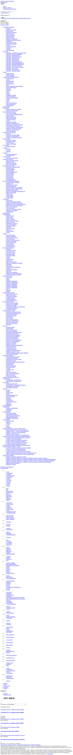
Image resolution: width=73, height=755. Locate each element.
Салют (7, 668)
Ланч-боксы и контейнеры (12, 341)
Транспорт (8, 410)
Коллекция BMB (10, 169)
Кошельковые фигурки (11, 395)
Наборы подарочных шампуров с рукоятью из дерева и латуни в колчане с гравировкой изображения (31, 459)
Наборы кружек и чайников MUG (14, 345)
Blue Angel (8, 495)
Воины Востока (10, 33)
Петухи (8, 92)
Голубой (8, 149)
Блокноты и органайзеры (9, 132)
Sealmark (8, 582)
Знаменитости (9, 82)
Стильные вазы (10, 142)
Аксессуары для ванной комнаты (14, 114)
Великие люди (9, 31)
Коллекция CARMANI (11, 331)
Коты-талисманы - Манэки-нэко (14, 188)
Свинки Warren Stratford (12, 97)
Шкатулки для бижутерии (12, 129)
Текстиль (8, 268)
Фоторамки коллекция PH (12, 386)
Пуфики (8, 368)
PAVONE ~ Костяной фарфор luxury (15, 64)
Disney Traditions (10, 76)
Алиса (7, 629)
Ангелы (8, 28)
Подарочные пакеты (11, 309)
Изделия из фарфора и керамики (11, 181)
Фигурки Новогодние (11, 300)
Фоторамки (6, 382)
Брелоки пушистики (11, 117)
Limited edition (9, 196)
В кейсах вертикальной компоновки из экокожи (18, 437)
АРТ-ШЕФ (9, 632)
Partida (7, 566)
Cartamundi (9, 507)
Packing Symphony (10, 563)
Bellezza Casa (9, 491)
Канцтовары (6, 213)
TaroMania (8, 593)
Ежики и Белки (10, 218)
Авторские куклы (10, 235)
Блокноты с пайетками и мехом (14, 137)
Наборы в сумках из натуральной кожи (15, 432)
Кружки (8, 256)
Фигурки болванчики (11, 103)
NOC (7, 560)
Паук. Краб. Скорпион (11, 206)
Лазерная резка (10, 259)
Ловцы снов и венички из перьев (14, 203)
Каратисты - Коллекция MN (13, 167)
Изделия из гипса (10, 251)
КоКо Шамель (9, 645)
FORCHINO (6, 406)
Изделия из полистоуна (9, 165)
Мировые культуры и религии (13, 40)
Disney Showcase (10, 74)
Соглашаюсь (50, 753)
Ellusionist (8, 521)
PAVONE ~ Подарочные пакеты (14, 65)
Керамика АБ (9, 183)
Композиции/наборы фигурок (13, 313)
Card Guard (9, 502)
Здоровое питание (10, 146)
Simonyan (8, 583)
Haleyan (8, 532)
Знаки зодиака (6, 156)
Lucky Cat (8, 545)
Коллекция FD (9, 328)
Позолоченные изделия (9, 310)
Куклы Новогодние (11, 242)
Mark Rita (8, 548)
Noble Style (9, 559)
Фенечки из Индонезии (12, 110)
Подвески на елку (10, 297)
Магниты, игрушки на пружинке (14, 263)
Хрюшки (8, 427)
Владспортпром (10, 637)
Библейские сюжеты (11, 29)
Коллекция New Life (11, 365)
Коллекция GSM (10, 363)
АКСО (8, 628)
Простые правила (10, 660)
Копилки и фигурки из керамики (14, 187)
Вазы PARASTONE (11, 413)
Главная (5, 693)
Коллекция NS (9, 176)
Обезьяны (8, 90)
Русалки (8, 45)
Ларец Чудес (9, 260)
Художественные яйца (11, 269)
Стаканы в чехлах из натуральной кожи (16, 450)
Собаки (8, 99)
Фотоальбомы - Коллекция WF (13, 381)
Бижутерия (6, 108)
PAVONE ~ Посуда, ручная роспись (15, 67)
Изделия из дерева (10, 253)
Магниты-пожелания (11, 261)
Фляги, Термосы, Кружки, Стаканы (12, 446)
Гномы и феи (9, 217)
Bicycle (8, 493)
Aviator (8, 486)
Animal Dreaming (10, 475)
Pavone (8, 568)
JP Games (8, 537)
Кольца (8, 394)
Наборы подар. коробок (12, 304)
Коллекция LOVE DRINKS (13, 336)
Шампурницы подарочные (12, 463)
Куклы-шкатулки (10, 245)
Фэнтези (8, 49)
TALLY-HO (9, 592)
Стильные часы (10, 369)
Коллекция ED (7, 214)
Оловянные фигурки (11, 42)
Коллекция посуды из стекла (13, 335)
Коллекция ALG (10, 168)
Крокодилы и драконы (11, 223)
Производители (4, 468)
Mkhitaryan (8, 551)
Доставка (3, 1)
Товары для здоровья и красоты (11, 377)
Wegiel (7, 615)
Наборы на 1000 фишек (12, 282)
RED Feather (9, 577)
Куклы (5, 233)
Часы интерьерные (10, 104)
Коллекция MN (10, 174)
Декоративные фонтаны (12, 358)
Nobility (8, 557)
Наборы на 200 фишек (11, 283)
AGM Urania (9, 473)
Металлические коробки (12, 303)
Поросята (8, 229)
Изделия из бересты (11, 250)
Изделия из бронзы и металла (13, 201)
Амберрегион (9, 630)
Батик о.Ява (9, 200)
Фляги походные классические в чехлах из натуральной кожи (21, 453)
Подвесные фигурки (11, 315)
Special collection (10, 50)
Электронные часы (11, 131)
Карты (7, 278)
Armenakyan (9, 477)
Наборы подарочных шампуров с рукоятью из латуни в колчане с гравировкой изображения (28, 462)
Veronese (8, 611)
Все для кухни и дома (11, 329)
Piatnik (7, 570)
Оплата (7, 1)
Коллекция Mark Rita (11, 122)
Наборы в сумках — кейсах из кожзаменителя (17, 431)
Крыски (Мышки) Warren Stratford (14, 86)
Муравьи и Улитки (10, 226)
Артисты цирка (10, 78)
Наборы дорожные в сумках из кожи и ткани (14, 428)
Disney (5, 72)
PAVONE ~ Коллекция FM (12, 59)
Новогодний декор (10, 295)
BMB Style (8, 498)
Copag (7, 510)
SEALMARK (6, 419)
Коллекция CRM (10, 327)
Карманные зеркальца (11, 154)
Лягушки (8, 88)
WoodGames (9, 618)
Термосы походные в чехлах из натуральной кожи (18, 451)
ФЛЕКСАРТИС (10, 678)
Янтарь (5, 388)
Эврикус (8, 680)
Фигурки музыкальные (12, 319)
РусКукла (8, 664)
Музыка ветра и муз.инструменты (14, 205)
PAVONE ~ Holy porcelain (12, 69)
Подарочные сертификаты (9, 9)
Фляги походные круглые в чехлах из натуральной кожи (20, 454)
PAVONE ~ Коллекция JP (12, 60)
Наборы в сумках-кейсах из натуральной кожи (17, 435)
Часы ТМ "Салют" (10, 374)
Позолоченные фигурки (12, 158)
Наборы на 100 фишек (11, 281)
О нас (2, 744)
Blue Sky (8, 497)
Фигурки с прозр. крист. (12, 322)
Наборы (8, 279)
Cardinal (8, 505)
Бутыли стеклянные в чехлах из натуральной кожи (18, 447)
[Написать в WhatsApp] (1, 18)
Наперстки (9, 399)
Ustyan (7, 609)
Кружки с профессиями (12, 408)
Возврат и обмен (16, 744)
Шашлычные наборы (8, 455)
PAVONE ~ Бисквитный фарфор (14, 54)
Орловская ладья (10, 657)
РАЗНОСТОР (9, 663)
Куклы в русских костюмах (13, 240)
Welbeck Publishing (10, 616)
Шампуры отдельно (11, 464)
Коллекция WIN (10, 155)
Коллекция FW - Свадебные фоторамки (16, 385)
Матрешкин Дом (10, 651)
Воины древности (10, 35)
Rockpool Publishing (11, 578)
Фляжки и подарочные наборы (13, 128)
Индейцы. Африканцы (11, 38)
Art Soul (8, 482)
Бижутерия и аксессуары (9, 111)
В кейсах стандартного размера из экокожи (16, 442)
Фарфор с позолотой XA (12, 190)
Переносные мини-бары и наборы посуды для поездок (16, 445)
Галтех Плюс (9, 639)
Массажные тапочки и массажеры (14, 124)
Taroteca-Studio (9, 595)
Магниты (8, 397)
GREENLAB (9, 529)
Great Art (8, 528)
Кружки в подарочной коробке (13, 340)
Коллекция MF (9, 173)
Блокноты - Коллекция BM (12, 135)
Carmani (8, 506)
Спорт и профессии (11, 46)
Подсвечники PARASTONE (13, 415)
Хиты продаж (6, 685)
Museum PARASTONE (11, 417)
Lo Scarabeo (9, 542)
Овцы (7, 91)
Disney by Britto (10, 73)
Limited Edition (9, 105)
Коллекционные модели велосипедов (15, 362)
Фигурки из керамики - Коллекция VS (15, 191)
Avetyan (8, 484)
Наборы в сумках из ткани (12, 433)
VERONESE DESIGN (8, 27)
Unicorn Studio (9, 197)
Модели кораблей (10, 367)
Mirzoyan (8, 550)
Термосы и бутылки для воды (13, 350)
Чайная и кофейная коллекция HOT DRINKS (17, 353)
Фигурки (8, 403)
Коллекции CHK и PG (11, 383)
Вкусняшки (6, 145)
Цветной (8, 151)
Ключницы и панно (11, 360)
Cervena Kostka (10, 509)
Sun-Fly (8, 589)
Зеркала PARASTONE (11, 414)
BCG (7, 488)
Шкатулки (8, 270)
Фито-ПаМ (9, 677)
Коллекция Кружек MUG (12, 333)
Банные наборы (10, 115)
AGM (7, 471)
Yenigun (8, 620)
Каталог (5, 23)
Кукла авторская (10, 238)
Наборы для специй (11, 344)
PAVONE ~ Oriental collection (13, 70)
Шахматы (8, 290)
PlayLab (8, 572)
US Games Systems (10, 607)
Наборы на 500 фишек (11, 286)
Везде (4, 6)
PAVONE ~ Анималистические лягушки (16, 52)
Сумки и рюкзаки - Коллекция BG (14, 127)
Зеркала (5, 153)
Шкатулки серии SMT (11, 164)
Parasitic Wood (9, 211)
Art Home (8, 479)
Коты (7, 85)
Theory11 (8, 600)
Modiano (8, 552)
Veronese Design (10, 613)
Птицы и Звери (10, 231)
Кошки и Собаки (10, 222)
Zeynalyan (8, 624)
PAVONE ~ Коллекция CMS (13, 55)
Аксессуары (9, 277)
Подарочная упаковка (11, 296)
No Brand (8, 556)
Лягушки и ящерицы (11, 224)
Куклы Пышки (9, 244)
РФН (7, 665)
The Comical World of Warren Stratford (15, 597)
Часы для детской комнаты (12, 373)
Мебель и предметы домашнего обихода (16, 204)
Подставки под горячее (12, 354)
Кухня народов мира (11, 87)
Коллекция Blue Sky (11, 186)
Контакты (11, 1)
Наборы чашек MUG (11, 346)
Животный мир (10, 37)
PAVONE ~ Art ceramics (12, 68)
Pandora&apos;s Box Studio (12, 565)
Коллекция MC (10, 170)
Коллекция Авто (10, 83)
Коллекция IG (9, 364)
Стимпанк (8, 47)
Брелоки (8, 390)
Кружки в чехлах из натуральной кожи (15, 449)
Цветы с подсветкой (11, 144)
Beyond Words (9, 492)
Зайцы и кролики (10, 219)
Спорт (7, 101)
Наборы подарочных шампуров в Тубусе (16, 456)
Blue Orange (9, 496)
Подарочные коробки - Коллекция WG (15, 306)
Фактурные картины (11, 372)
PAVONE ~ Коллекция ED (12, 58)
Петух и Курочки (10, 228)
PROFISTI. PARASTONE (12, 418)
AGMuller (8, 474)
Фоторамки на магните (12, 387)
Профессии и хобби (11, 95)
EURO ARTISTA (7, 405)
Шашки (8, 291)
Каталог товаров (7, 7)
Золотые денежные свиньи (12, 182)
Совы (7, 100)
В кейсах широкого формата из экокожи (16, 444)
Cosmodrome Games (11, 511)
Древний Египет (10, 36)
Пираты (8, 94)
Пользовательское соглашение (28, 744)
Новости (5, 683)
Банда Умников (10, 634)
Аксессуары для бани (11, 113)
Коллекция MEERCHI (11, 172)
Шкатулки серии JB (11, 163)
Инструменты (6, 106)
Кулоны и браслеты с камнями (13, 109)
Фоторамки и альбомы (11, 210)
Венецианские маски (11, 32)
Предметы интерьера (11, 44)
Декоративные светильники (13, 356)
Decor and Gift (9, 515)
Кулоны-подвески (10, 396)
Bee (7, 489)
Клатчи (8, 120)
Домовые (8, 249)
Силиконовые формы (11, 349)
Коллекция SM (9, 178)
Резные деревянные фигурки (13, 267)
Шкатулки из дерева (11, 376)
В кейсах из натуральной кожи (13, 438)
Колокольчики (9, 392)
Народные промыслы (8, 247)
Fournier (8, 525)
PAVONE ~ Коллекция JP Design (14, 61)
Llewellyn (8, 541)
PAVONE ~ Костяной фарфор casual (15, 63)
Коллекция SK (9, 177)
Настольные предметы (11, 314)
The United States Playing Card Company (15, 598)
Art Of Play (9, 480)
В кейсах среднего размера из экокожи (15, 441)
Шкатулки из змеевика (11, 272)
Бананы (8, 79)
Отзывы (5, 688)
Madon (7, 547)
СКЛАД (8, 672)
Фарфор (5, 147)
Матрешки (8, 264)
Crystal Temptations (10, 513)
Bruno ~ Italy (9, 194)
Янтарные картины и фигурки (13, 274)
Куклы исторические (11, 241)
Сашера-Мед (9, 669)
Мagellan (8, 650)
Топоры (8, 370)
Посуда (5, 326)
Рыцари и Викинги (11, 96)
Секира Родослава (10, 670)
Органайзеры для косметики (13, 126)
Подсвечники (9, 317)
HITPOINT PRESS (10, 534)
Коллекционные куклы (12, 237)
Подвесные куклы (10, 246)
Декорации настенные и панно (13, 359)
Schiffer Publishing (10, 580)
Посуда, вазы (9, 318)
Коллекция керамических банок (14, 332)
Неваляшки (9, 265)
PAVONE (5, 51)
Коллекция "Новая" (11, 141)
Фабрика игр (9, 675)
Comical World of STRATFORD (10, 77)
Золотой (8, 150)
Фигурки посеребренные (12, 320)
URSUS (8, 606)
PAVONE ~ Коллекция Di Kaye (13, 56)
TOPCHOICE (9, 602)
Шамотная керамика (11, 192)
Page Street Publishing (11, 564)
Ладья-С (8, 647)
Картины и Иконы (10, 255)
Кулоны (8, 258)
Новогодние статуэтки (11, 294)
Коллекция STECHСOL (12, 337)
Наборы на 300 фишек (11, 285)
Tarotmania (8, 596)
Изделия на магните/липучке (13, 311)
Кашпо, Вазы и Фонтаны (12, 220)
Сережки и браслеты (11, 401)
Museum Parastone (10, 554)
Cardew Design (9, 195)
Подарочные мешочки (11, 308)
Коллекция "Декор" (11, 140)
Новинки (5, 687)
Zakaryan (8, 623)
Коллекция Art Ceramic (11, 185)
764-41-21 (5, 12)
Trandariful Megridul (11, 179)
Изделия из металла (8, 159)
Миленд (8, 652)
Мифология (9, 41)
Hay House (8, 533)
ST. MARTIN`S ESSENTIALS (13, 587)
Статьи (5, 684)
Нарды (8, 288)
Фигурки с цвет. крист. (11, 323)
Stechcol (8, 588)
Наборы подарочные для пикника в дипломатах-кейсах (16, 436)
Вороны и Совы (10, 215)
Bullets (7, 500)
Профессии (9, 409)
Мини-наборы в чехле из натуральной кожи (17, 429)
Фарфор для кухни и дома (12, 351)
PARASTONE (6, 412)
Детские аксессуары (11, 118)
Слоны (8, 232)
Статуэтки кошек (10, 208)
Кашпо (8, 422)
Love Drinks (9, 543)
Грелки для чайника (11, 236)
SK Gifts (8, 584)
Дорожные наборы (10, 119)
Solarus (8, 586)
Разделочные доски (11, 347)
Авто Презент (9, 627)
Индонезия (6, 199)
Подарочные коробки (11, 305)
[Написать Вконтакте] (3, 18)
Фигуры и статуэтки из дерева (13, 209)
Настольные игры (7, 276)
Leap (7, 539)
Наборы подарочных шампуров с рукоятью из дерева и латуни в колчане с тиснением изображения (30, 460)
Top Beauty (9, 601)
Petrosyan (8, 569)
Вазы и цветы (6, 138)
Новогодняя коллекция (9, 292)
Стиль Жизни (9, 673)
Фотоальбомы (6, 378)
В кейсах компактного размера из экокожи (16, 440)
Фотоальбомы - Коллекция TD (13, 379)
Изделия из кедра (10, 254)
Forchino (8, 524)
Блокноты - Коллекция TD (12, 136)
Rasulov (8, 575)
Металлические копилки (12, 160)
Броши (8, 391)
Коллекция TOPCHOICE (12, 338)
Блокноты (8, 133)
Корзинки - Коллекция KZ (12, 123)
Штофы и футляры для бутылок (14, 273)
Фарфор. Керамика (10, 299)
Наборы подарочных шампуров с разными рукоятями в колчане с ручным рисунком (26, 458)
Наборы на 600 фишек (11, 287)
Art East (8, 478)
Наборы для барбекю (11, 342)
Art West (8, 483)
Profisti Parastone (10, 573)
